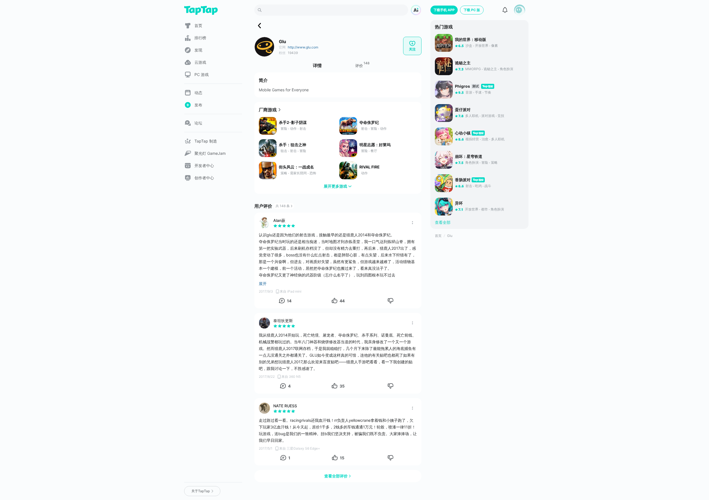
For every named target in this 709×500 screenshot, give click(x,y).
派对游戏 (488, 116)
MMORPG (473, 69)
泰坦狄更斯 (283, 320)
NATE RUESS (285, 405)
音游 (469, 92)
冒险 (284, 128)
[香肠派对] (444, 183)
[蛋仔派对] (444, 113)
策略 (284, 173)
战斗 (487, 186)
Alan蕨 (279, 220)
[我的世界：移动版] (444, 43)
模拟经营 (472, 139)
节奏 (487, 92)
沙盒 (469, 45)
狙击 (284, 151)
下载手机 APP (444, 10)
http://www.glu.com (303, 47)
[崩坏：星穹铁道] (444, 160)
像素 (494, 45)
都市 (484, 209)
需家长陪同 (298, 173)
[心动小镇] (444, 136)
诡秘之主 (490, 69)
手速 (478, 92)
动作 (293, 128)
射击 (302, 128)
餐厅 (374, 151)
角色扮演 (506, 69)
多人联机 (472, 116)
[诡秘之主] (444, 66)
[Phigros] (444, 90)
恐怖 (313, 173)
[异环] (444, 206)
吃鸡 (478, 186)
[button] (519, 10)
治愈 (485, 139)
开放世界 (481, 45)
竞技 (501, 116)
